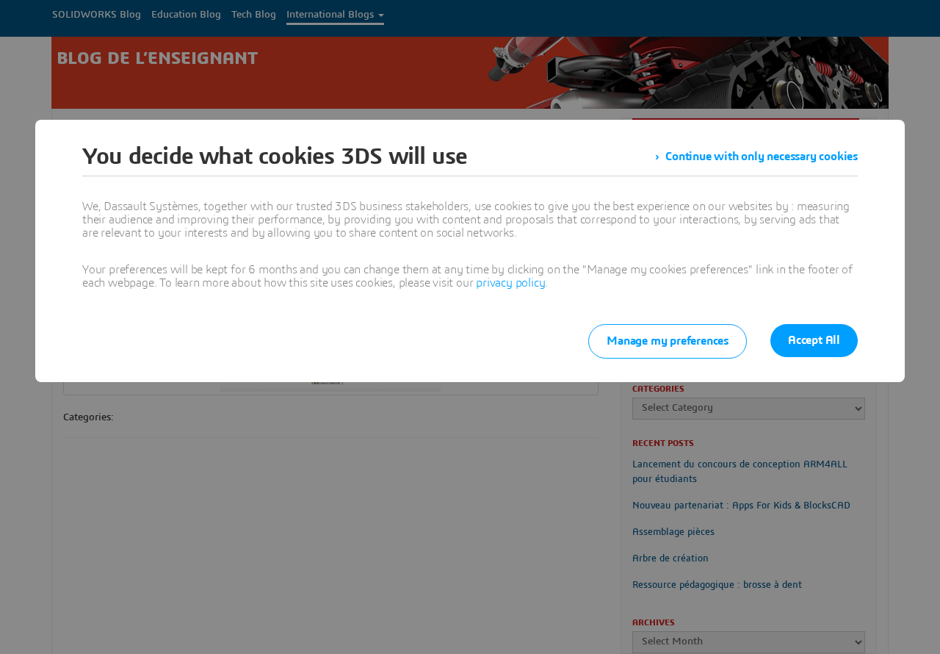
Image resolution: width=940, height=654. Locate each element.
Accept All (814, 340)
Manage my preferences (667, 341)
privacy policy (510, 283)
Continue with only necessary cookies (761, 156)
